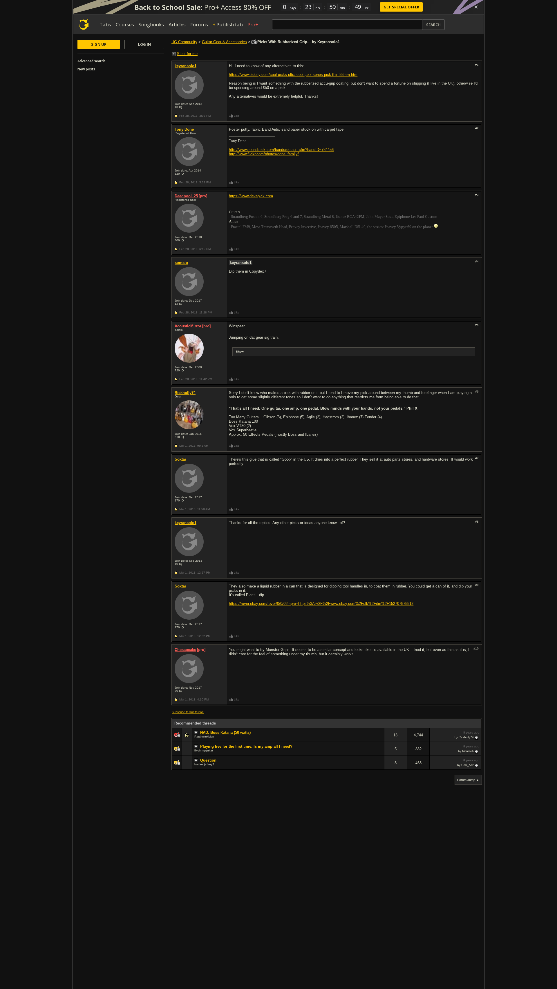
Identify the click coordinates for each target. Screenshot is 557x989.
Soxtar (180, 459)
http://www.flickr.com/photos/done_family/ (264, 154)
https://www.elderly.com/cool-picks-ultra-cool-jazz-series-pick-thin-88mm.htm (293, 74)
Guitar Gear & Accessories (224, 42)
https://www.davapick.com (251, 196)
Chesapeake (185, 649)
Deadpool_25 (186, 196)
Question (208, 760)
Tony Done (184, 129)
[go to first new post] (197, 733)
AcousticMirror (188, 326)
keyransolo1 (185, 66)
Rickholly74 (185, 393)
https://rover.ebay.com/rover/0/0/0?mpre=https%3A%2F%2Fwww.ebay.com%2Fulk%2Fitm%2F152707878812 (321, 603)
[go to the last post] (477, 737)
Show (240, 351)
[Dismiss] (476, 7)
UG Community (184, 42)
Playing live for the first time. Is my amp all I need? (246, 746)
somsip (181, 262)
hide (379, 738)
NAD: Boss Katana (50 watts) (225, 732)
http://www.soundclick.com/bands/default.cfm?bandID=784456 (281, 149)
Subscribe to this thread (188, 712)
